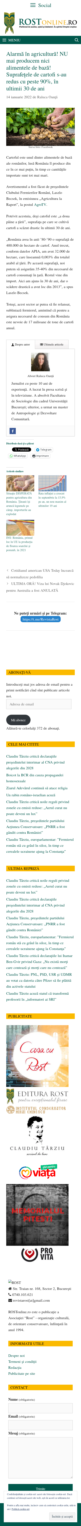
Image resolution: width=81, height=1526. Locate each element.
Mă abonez (18, 720)
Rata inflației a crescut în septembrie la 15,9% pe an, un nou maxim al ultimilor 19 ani (52, 499)
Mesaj (21, 1433)
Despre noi (16, 1355)
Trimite (40, 1488)
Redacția (14, 1367)
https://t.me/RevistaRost (41, 619)
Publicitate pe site (21, 1373)
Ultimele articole (53, 344)
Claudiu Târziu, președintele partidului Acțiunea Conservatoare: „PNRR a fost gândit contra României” (35, 826)
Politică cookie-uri (20, 1509)
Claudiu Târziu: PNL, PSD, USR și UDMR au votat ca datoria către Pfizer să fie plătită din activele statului (39, 980)
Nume (21, 1399)
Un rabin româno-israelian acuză (30, 794)
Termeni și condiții (22, 1361)
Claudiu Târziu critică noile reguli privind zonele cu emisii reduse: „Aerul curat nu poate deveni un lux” (37, 807)
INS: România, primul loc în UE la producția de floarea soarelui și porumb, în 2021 (19, 544)
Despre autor (22, 344)
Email (21, 1416)
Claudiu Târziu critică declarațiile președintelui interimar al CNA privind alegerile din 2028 (35, 762)
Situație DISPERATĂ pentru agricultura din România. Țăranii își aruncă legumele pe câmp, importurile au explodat (19, 503)
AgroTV (40, 204)
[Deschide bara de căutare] (76, 40)
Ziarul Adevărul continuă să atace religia (37, 787)
